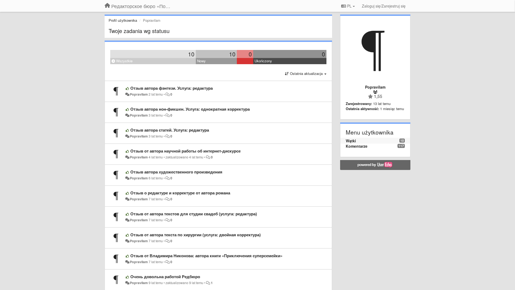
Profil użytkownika (123, 20)
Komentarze (356, 146)
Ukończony (263, 60)
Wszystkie (124, 60)
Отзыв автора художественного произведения (176, 172)
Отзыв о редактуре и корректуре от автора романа (180, 193)
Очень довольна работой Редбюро (165, 277)
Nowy (201, 60)
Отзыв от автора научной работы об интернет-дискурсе (185, 151)
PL (349, 6)
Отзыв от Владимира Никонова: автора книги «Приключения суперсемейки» (206, 256)
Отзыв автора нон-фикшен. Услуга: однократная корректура (190, 109)
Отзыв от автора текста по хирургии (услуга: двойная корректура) (195, 235)
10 (191, 54)
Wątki (351, 140)
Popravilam (139, 94)
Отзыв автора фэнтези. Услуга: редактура (171, 88)
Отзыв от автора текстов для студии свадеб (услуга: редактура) (193, 214)
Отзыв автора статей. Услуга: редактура (169, 130)
